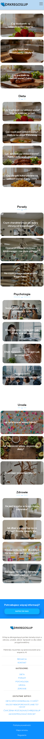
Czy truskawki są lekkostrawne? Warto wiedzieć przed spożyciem (20, 25)
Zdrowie (22, 492)
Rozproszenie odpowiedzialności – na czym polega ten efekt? (22, 375)
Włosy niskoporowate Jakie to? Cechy (22, 705)
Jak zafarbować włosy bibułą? (20, 422)
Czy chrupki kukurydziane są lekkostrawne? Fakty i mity (22, 177)
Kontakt (22, 662)
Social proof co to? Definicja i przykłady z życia (21, 310)
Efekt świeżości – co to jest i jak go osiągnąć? (22, 353)
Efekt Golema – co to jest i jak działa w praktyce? (22, 331)
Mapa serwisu (22, 730)
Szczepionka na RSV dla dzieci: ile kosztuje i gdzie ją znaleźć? (22, 551)
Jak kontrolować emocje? (22, 714)
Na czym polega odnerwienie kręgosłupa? (20, 275)
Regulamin (22, 735)
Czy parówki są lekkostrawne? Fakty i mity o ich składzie (20, 77)
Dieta (22, 96)
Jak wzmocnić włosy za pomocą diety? (20, 448)
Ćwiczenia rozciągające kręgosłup (22, 710)
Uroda (22, 405)
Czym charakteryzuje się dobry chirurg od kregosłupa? (20, 224)
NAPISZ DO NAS (22, 611)
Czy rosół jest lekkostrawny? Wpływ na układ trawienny (20, 51)
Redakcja (22, 659)
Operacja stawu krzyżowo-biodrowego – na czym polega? (20, 249)
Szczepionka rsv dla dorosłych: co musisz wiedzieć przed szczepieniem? (22, 573)
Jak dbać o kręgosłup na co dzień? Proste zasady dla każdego (22, 530)
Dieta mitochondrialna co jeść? (22, 701)
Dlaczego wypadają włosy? (20, 473)
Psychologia (22, 294)
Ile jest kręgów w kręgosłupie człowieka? (22, 508)
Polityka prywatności (22, 725)
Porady (22, 207)
